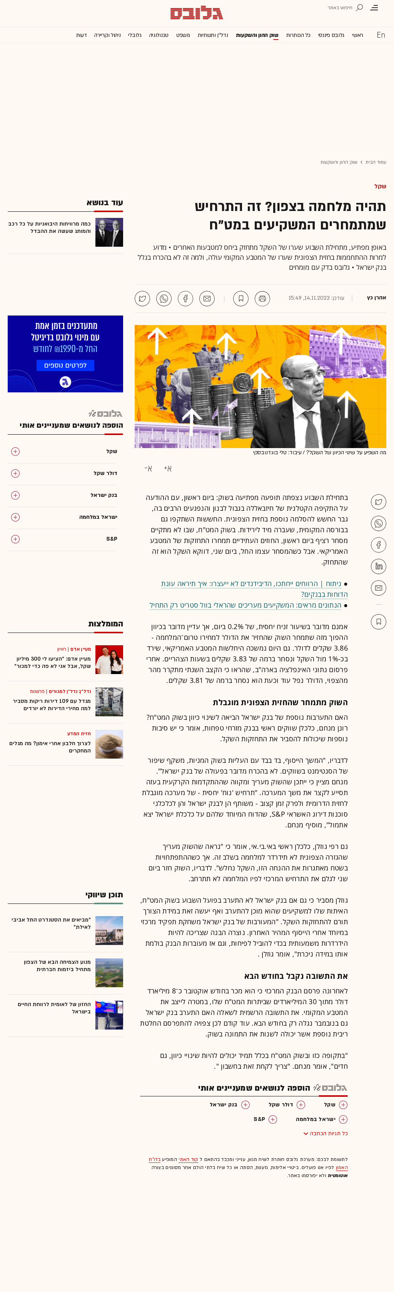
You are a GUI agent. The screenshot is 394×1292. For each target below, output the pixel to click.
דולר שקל (281, 1104)
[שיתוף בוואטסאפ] (164, 298)
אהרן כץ (376, 298)
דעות (81, 35)
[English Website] (381, 34)
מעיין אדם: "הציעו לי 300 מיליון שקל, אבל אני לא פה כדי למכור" (52, 662)
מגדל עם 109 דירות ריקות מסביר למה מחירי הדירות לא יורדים (52, 704)
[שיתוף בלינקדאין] (378, 566)
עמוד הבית (376, 162)
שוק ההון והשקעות (257, 35)
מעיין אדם (80, 649)
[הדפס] (262, 298)
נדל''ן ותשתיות (213, 35)
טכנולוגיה (159, 35)
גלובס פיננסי (331, 35)
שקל (380, 186)
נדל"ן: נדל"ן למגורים (70, 691)
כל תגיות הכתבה (329, 1133)
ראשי (357, 35)
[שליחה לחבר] (207, 298)
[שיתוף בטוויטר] (142, 298)
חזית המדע (79, 734)
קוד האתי (188, 1159)
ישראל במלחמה (316, 1119)
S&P (259, 1119)
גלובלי (134, 35)
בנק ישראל (224, 1104)
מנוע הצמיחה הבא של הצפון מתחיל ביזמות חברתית (57, 965)
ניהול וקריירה (107, 35)
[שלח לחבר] (378, 588)
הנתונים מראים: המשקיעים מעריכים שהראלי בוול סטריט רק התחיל (245, 604)
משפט (183, 35)
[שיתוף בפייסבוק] (185, 298)
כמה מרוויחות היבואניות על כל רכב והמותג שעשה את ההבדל (49, 227)
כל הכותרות (298, 35)
